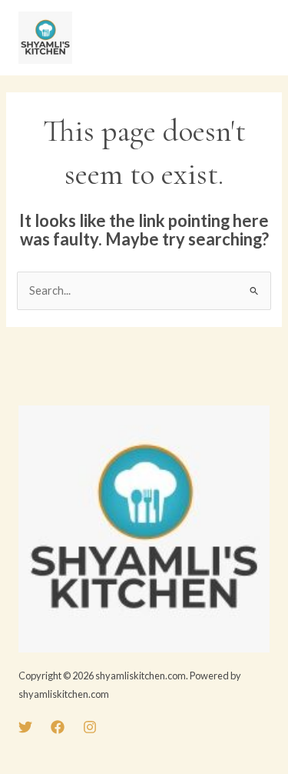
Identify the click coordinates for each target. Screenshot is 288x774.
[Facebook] (58, 727)
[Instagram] (90, 727)
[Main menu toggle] (253, 38)
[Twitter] (25, 727)
